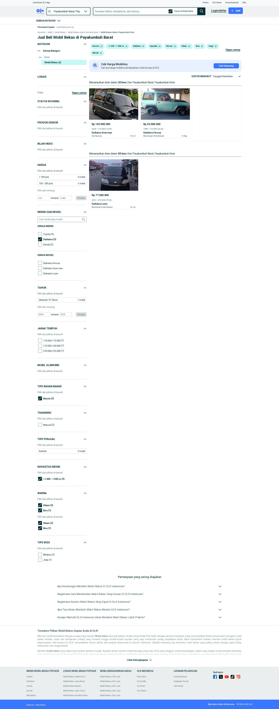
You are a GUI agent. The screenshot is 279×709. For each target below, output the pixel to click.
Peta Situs (141, 677)
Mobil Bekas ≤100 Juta (110, 677)
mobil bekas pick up (65, 27)
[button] (41, 2)
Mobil (50, 32)
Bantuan (30, 705)
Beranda (41, 32)
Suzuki (29, 691)
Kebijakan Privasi (181, 681)
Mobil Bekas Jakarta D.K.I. (74, 677)
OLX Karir (141, 686)
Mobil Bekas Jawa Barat (74, 681)
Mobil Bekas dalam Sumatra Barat (83, 32)
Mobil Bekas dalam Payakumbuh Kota (117, 32)
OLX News (141, 691)
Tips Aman (178, 686)
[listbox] (101, 46)
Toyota (29, 677)
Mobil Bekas (60, 32)
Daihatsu (30, 681)
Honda (29, 686)
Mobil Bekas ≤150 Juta (110, 681)
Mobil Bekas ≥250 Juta (110, 695)
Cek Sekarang (226, 66)
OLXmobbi (141, 681)
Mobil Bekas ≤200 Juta (110, 686)
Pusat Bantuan (180, 677)
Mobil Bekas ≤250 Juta (110, 691)
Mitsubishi (31, 695)
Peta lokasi (40, 705)
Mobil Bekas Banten (72, 686)
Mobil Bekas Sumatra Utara (75, 695)
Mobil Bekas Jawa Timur (74, 691)
